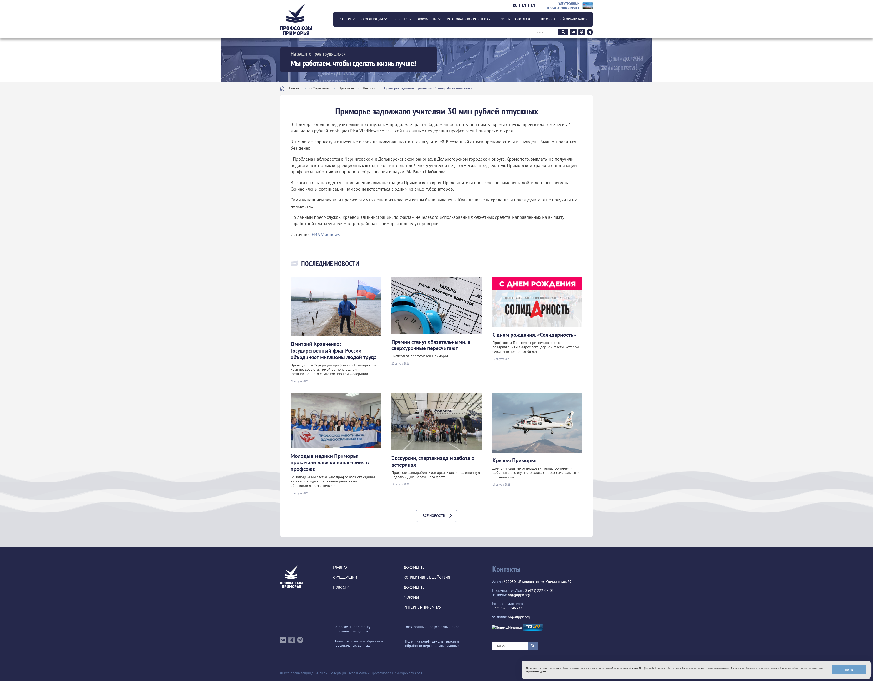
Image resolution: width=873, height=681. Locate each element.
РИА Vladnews (326, 234)
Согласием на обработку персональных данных (754, 668)
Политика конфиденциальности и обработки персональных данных (432, 643)
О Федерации (372, 19)
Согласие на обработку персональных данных (352, 629)
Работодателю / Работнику (468, 19)
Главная (344, 19)
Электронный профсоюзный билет (433, 627)
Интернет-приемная (422, 607)
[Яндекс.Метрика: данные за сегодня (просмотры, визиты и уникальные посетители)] (507, 627)
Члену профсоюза (516, 19)
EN (524, 5)
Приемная (346, 88)
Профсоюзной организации (564, 19)
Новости (400, 19)
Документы (427, 19)
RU (515, 5)
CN (533, 5)
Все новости (434, 515)
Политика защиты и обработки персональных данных (358, 643)
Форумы (411, 597)
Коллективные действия (427, 577)
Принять (849, 669)
